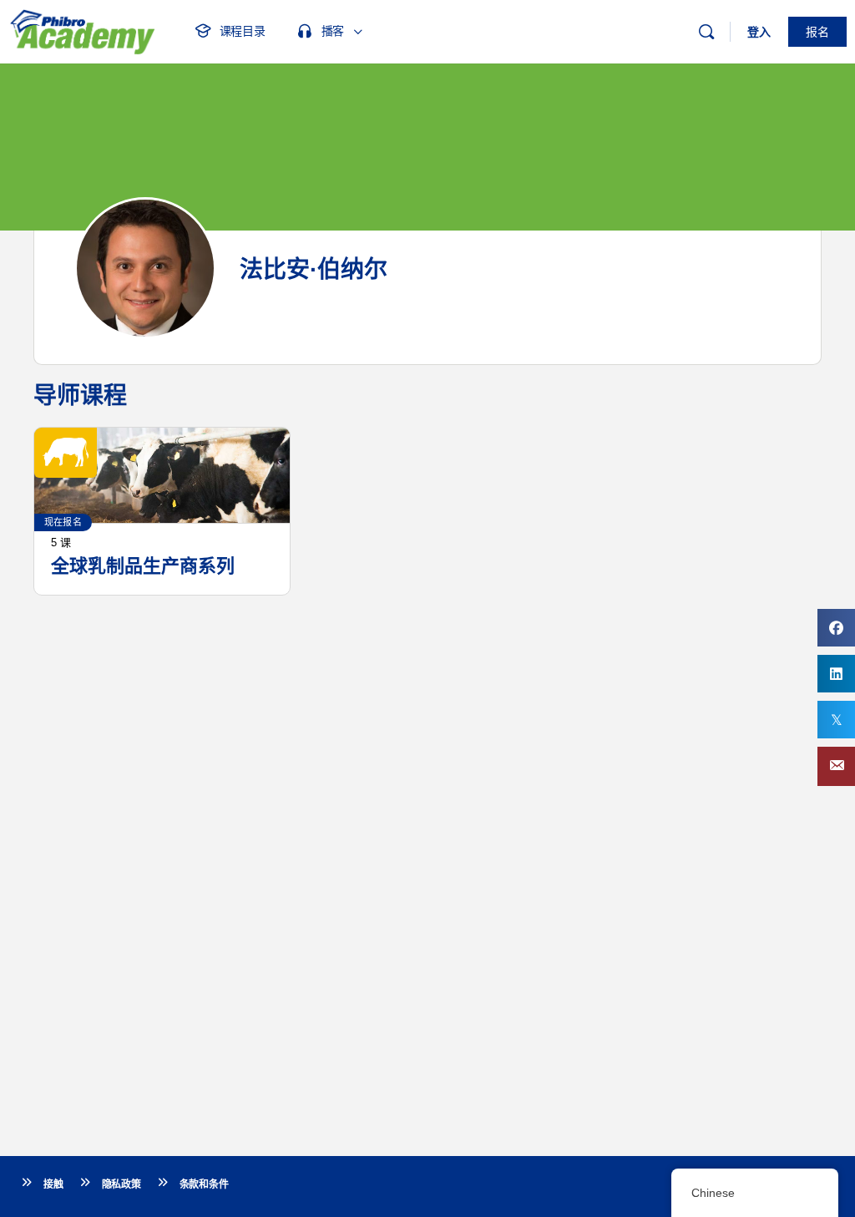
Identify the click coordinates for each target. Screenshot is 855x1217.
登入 (759, 31)
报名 (817, 31)
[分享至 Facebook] (836, 628)
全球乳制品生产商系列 (143, 565)
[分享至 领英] (836, 673)
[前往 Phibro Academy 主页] (81, 29)
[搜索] (706, 32)
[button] (836, 766)
